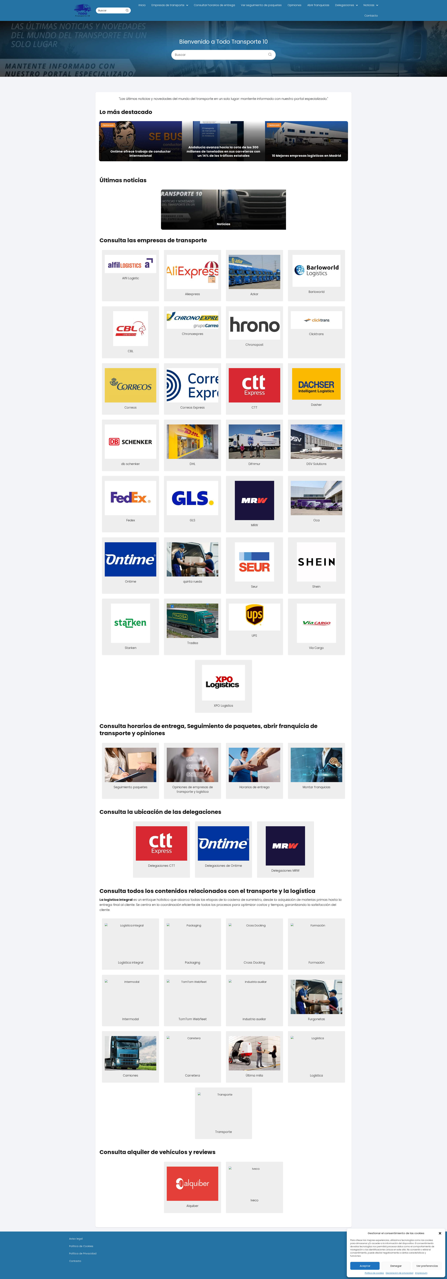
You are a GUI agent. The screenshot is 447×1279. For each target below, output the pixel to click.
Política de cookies (374, 1272)
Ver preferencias (427, 1266)
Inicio (142, 5)
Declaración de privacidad (399, 1272)
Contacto (371, 16)
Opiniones (294, 5)
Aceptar (365, 1266)
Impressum (421, 1272)
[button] (440, 1233)
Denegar (396, 1266)
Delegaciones (344, 5)
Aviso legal (76, 1238)
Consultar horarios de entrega (214, 5)
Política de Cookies (81, 1246)
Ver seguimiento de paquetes (261, 5)
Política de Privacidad (82, 1253)
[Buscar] (127, 10)
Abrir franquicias (318, 5)
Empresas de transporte (168, 5)
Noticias (369, 5)
